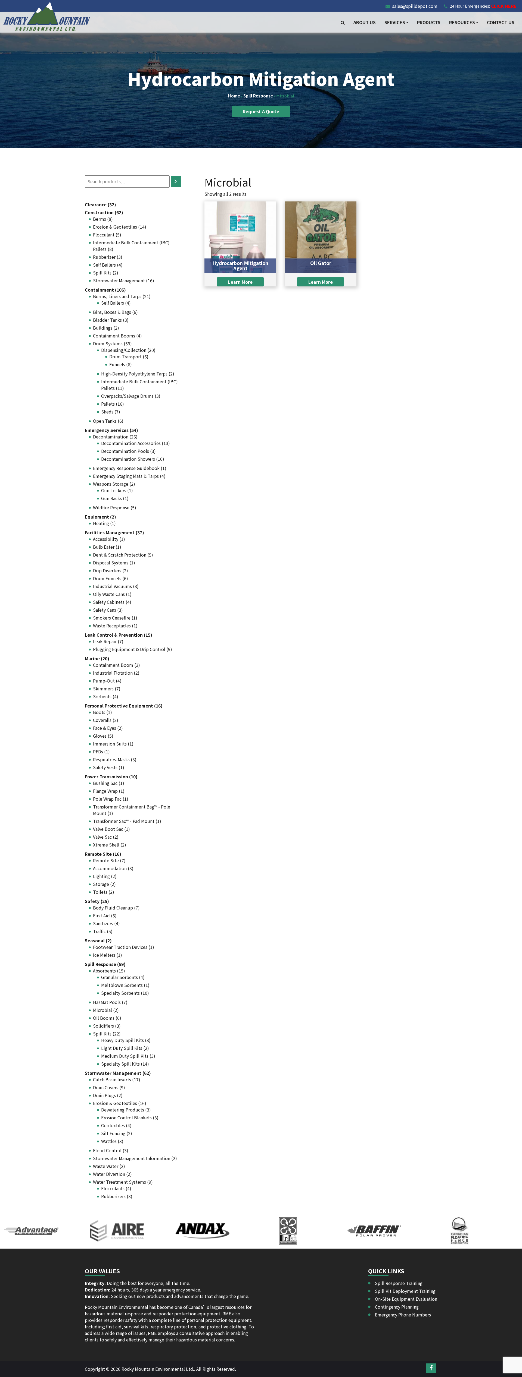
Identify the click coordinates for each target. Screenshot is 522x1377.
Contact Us (500, 22)
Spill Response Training (398, 1283)
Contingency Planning (397, 1306)
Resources (462, 22)
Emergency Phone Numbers (403, 1314)
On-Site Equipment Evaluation (406, 1299)
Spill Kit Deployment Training (405, 1291)
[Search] (176, 181)
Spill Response (258, 96)
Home (234, 96)
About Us (364, 22)
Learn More (240, 282)
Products (428, 22)
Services (394, 22)
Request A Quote (261, 111)
